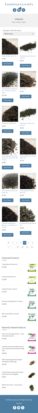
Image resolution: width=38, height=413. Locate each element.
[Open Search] (23, 10)
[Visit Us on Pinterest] (18, 407)
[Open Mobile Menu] (14, 10)
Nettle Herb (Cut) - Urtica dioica (12, 385)
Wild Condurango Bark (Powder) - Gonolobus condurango (12, 361)
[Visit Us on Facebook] (14, 407)
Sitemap (19, 403)
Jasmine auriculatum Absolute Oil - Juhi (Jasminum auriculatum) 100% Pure (13, 349)
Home (13, 22)
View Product (8, 64)
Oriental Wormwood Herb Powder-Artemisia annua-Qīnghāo (13, 373)
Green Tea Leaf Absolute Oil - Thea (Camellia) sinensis (13, 335)
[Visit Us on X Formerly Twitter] (22, 407)
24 (22, 247)
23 (18, 247)
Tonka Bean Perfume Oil (9, 264)
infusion (19, 22)
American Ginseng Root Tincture (12, 301)
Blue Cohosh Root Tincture (10, 314)
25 (27, 247)
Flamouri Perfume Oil (9, 277)
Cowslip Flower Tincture (9, 289)
